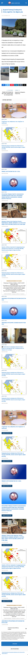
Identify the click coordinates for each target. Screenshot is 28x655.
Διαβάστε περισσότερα (7, 433)
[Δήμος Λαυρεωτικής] (14, 3)
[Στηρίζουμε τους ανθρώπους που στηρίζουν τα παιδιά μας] (14, 110)
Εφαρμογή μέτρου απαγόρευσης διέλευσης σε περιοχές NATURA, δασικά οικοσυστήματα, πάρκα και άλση (13, 147)
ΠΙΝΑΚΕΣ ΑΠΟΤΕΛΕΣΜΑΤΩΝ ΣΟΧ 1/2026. (11, 171)
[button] (26, 628)
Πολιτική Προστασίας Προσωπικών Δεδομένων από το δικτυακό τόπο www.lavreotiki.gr (13, 653)
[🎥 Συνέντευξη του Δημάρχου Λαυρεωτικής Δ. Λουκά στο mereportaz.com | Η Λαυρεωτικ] (14, 335)
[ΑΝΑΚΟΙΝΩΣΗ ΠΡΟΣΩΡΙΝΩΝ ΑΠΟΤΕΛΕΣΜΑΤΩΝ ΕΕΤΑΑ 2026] (14, 287)
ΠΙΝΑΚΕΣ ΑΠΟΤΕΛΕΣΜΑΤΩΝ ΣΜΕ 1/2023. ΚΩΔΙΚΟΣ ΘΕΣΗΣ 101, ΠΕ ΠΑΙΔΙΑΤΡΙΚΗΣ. (7, 93)
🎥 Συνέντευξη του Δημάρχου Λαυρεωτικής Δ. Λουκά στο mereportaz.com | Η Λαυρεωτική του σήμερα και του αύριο (13, 348)
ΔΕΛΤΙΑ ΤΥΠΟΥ (24, 15)
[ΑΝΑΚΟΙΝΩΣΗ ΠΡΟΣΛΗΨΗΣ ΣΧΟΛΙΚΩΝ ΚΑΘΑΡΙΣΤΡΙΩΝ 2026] (14, 311)
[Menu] (2, 2)
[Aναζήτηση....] (26, 2)
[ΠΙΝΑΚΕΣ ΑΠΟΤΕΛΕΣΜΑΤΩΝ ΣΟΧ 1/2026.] (14, 160)
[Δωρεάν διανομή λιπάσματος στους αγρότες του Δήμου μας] (14, 37)
